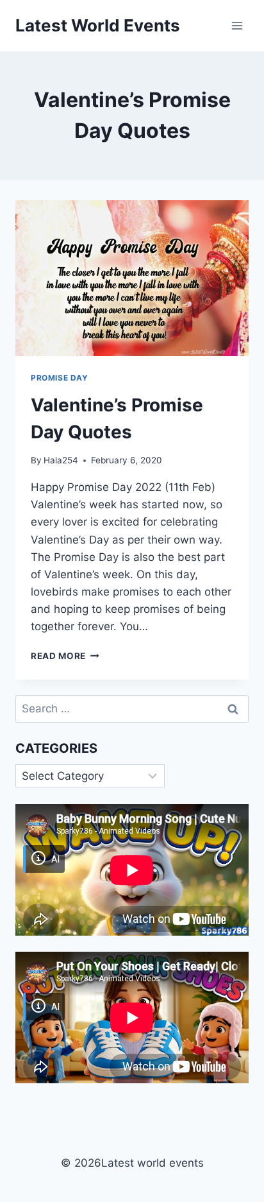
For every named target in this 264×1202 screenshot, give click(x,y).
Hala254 (61, 460)
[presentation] (132, 278)
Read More (65, 656)
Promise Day (59, 377)
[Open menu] (237, 25)
